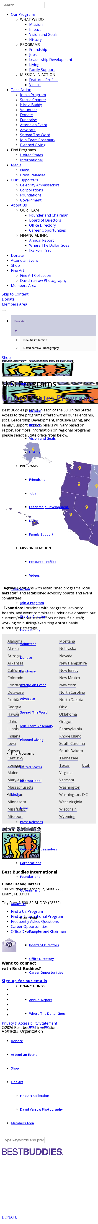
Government (30, 200)
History (35, 39)
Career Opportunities (47, 230)
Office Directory (42, 225)
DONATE (9, 1217)
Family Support (42, 69)
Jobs (33, 54)
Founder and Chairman (48, 215)
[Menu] (3, 310)
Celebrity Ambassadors (39, 185)
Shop (15, 265)
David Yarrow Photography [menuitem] (41, 348)
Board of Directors (45, 220)
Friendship (38, 49)
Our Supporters (24, 180)
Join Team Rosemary (37, 139)
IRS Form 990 (40, 250)
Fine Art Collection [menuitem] (35, 340)
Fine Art (17, 270)
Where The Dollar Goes (49, 245)
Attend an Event (33, 124)
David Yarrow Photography (43, 280)
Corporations (31, 190)
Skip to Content (15, 294)
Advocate (28, 129)
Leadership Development (50, 59)
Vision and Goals (43, 34)
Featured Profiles (43, 79)
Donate (26, 114)
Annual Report (41, 240)
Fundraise (28, 119)
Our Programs (23, 14)
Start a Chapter (33, 99)
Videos (35, 84)
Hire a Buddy (31, 104)
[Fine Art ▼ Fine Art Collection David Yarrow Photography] (49, 309)
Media (16, 164)
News (25, 170)
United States (31, 154)
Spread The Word (35, 134)
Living (34, 64)
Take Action (21, 89)
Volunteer (28, 109)
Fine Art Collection (35, 275)
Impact (35, 29)
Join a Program (33, 94)
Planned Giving (33, 144)
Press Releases (33, 175)
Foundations (30, 195)
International (31, 159)
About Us (19, 205)
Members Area (23, 285)
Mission (36, 24)
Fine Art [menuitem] (20, 326)
